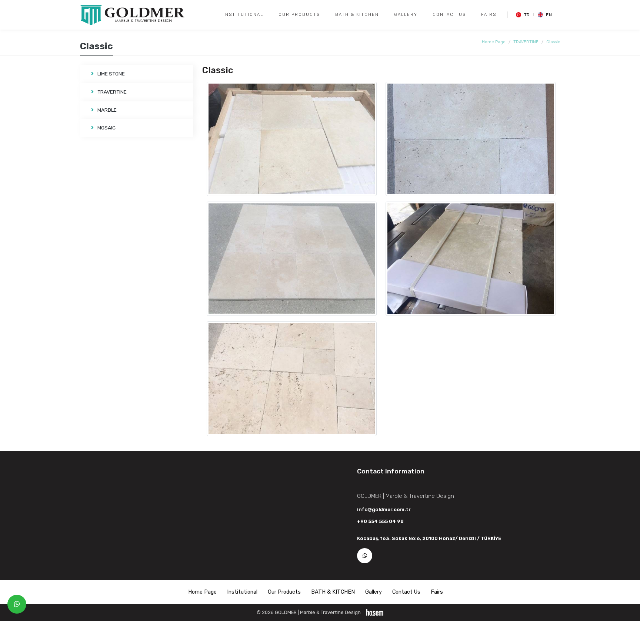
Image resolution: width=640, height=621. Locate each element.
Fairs (488, 14)
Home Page (494, 42)
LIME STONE (111, 74)
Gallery (405, 14)
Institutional (243, 14)
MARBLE (107, 110)
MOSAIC (106, 128)
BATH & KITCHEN (357, 14)
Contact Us (449, 14)
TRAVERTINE (526, 42)
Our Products (299, 14)
